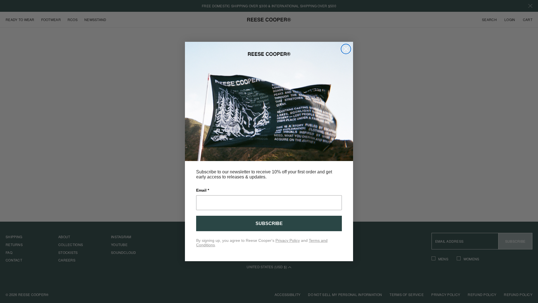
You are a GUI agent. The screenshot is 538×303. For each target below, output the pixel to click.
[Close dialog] (346, 49)
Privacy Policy (287, 240)
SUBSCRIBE (269, 223)
